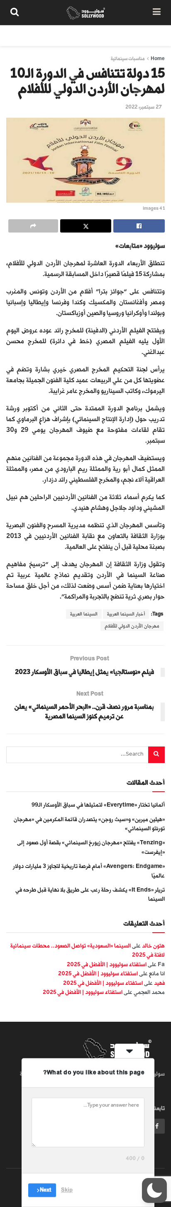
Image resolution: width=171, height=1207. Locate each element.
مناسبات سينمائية (128, 58)
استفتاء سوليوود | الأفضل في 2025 (107, 964)
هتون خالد (153, 946)
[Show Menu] (157, 12)
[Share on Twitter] (86, 226)
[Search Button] (14, 12)
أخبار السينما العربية (126, 614)
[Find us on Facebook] (157, 1126)
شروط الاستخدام (66, 35)
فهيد (159, 983)
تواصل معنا (20, 35)
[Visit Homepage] (85, 12)
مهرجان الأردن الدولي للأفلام (132, 626)
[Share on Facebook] (139, 226)
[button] (154, 1190)
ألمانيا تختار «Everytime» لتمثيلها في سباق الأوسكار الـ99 (98, 805)
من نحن (156, 35)
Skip (67, 1190)
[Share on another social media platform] (33, 226)
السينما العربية (84, 614)
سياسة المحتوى (116, 35)
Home (158, 58)
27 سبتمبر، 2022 (143, 107)
